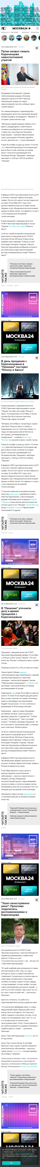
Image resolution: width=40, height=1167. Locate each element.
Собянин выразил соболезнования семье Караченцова (23, 817)
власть (3, 285)
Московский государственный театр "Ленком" (20, 402)
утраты (16, 285)
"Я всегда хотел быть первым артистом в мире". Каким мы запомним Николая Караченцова (22, 266)
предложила (14, 494)
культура (10, 285)
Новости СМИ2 (6, 320)
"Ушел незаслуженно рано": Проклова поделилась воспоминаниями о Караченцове (22, 274)
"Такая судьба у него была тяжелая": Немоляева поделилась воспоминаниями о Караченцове (23, 1077)
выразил (23, 672)
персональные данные (22, 1152)
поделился (31, 683)
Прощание (17, 1051)
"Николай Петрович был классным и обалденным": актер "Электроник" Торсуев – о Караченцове (23, 810)
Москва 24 (20, 28)
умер (3, 147)
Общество (21, 604)
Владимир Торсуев (13, 507)
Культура (21, 357)
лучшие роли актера (28, 1066)
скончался (29, 1036)
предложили (29, 794)
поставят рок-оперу (17, 226)
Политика (21, 47)
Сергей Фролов (32, 505)
